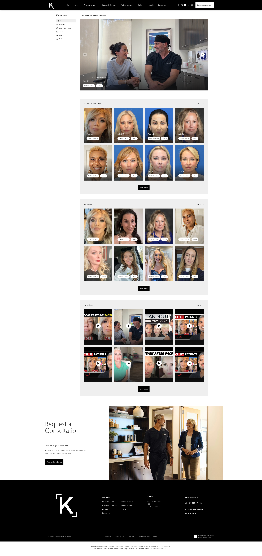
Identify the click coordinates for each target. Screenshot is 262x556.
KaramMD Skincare (109, 5)
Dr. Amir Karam (73, 5)
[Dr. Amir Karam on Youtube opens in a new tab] (185, 5)
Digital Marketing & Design (205, 536)
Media (151, 5)
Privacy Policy (108, 536)
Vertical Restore (90, 5)
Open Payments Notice (144, 536)
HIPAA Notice (131, 536)
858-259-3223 (163, 549)
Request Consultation (204, 5)
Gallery (141, 5)
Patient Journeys (127, 5)
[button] (203, 54)
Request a (62, 427)
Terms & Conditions (120, 536)
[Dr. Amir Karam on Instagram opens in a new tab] (178, 5)
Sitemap (155, 536)
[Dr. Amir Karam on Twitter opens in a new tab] (192, 5)
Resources (162, 5)
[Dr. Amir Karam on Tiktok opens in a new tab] (188, 5)
